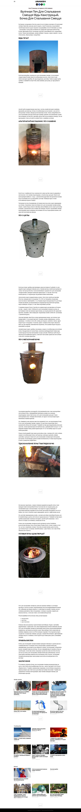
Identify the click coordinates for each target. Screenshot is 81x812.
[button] (14, 1)
